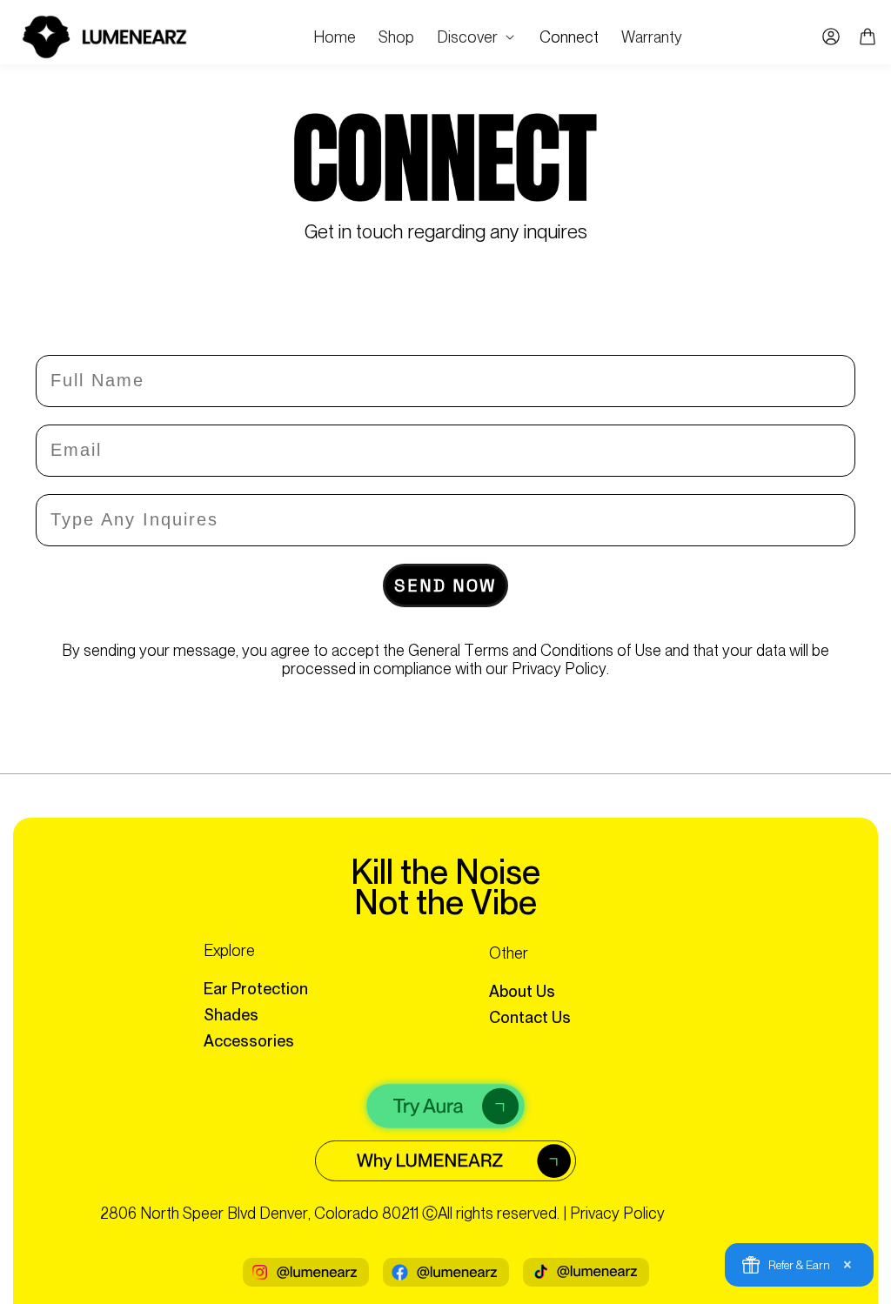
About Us (522, 991)
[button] (476, 37)
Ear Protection (256, 989)
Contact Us (530, 1017)
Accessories (249, 1041)
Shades (231, 1015)
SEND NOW (445, 585)
